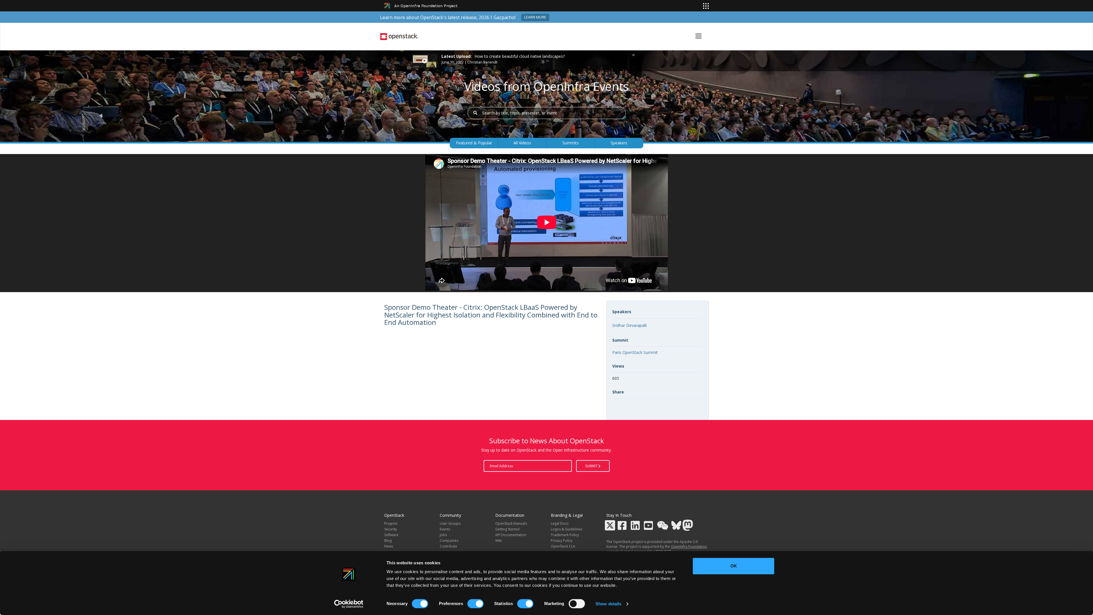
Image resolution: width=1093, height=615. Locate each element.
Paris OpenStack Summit (635, 352)
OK (733, 565)
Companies (449, 540)
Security (390, 529)
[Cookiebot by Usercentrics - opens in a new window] (349, 604)
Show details (608, 603)
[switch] (475, 603)
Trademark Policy (565, 534)
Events (445, 529)
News (388, 546)
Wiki (498, 540)
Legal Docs (559, 523)
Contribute (448, 546)
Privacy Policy (561, 540)
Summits (570, 142)
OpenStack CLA (563, 546)
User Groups (450, 523)
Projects (390, 523)
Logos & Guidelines (566, 529)
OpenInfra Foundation (689, 546)
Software (391, 534)
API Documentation (510, 534)
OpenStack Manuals (511, 523)
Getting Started (507, 529)
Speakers (619, 142)
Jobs (443, 534)
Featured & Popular (474, 142)
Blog (388, 540)
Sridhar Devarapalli (629, 325)
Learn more (535, 17)
